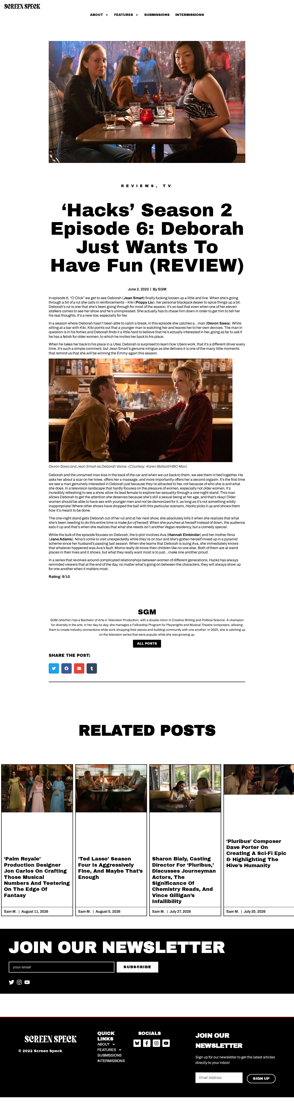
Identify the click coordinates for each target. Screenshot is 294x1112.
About (96, 15)
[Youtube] (27, 982)
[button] (54, 668)
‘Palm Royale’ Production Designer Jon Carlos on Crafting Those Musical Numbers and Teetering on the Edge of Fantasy (37, 877)
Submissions (157, 15)
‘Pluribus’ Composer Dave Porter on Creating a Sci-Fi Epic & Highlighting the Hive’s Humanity (256, 854)
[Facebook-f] (146, 1043)
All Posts (147, 643)
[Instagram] (19, 982)
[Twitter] (11, 982)
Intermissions (189, 15)
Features (123, 15)
